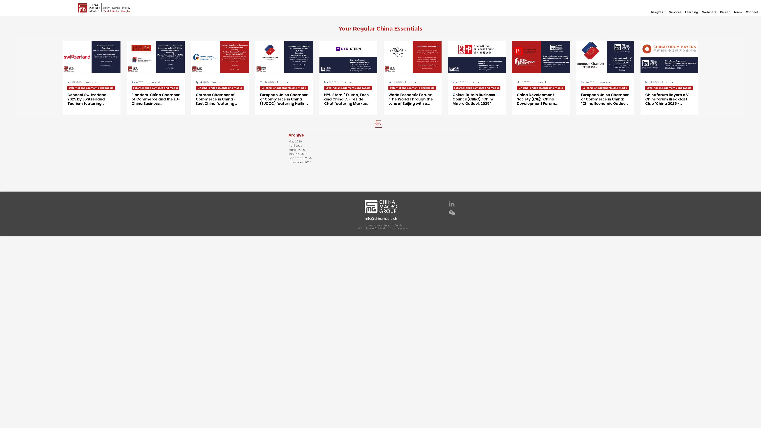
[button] (658, 12)
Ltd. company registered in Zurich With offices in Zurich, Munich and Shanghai (383, 226)
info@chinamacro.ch (381, 218)
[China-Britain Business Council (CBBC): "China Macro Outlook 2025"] (477, 57)
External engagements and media (91, 88)
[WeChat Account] (452, 213)
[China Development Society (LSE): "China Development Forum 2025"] (541, 57)
